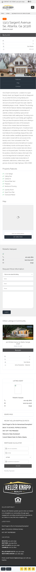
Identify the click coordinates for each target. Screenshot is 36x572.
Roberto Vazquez (10, 249)
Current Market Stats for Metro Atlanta (15, 437)
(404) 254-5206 (29, 260)
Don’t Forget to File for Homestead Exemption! (17, 424)
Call (3, 569)
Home (2, 13)
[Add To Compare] (31, 75)
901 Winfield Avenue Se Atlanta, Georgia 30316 (18, 343)
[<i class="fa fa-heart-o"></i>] (28, 75)
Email (8, 569)
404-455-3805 (29, 257)
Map (18, 83)
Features (18, 79)
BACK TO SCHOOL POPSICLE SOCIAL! (15, 427)
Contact (18, 86)
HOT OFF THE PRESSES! (10, 431)
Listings (7, 13)
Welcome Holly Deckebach (11, 434)
